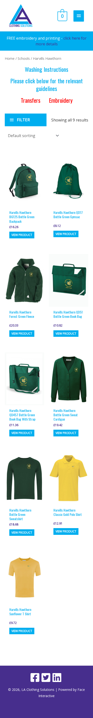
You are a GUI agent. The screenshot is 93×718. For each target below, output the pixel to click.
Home (10, 58)
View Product (21, 235)
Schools (24, 58)
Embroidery (60, 100)
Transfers (31, 100)
